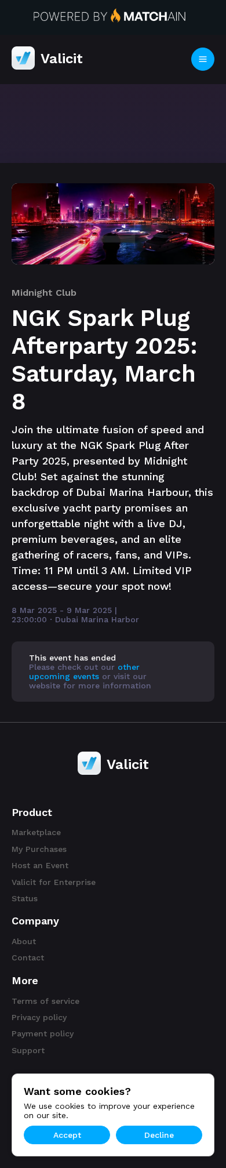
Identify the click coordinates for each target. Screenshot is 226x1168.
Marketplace (36, 832)
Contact (28, 957)
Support (28, 1050)
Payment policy (43, 1033)
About (24, 941)
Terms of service (45, 1001)
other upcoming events (84, 671)
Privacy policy (39, 1017)
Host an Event (40, 865)
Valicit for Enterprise (54, 882)
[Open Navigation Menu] (202, 59)
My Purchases (39, 849)
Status (25, 898)
